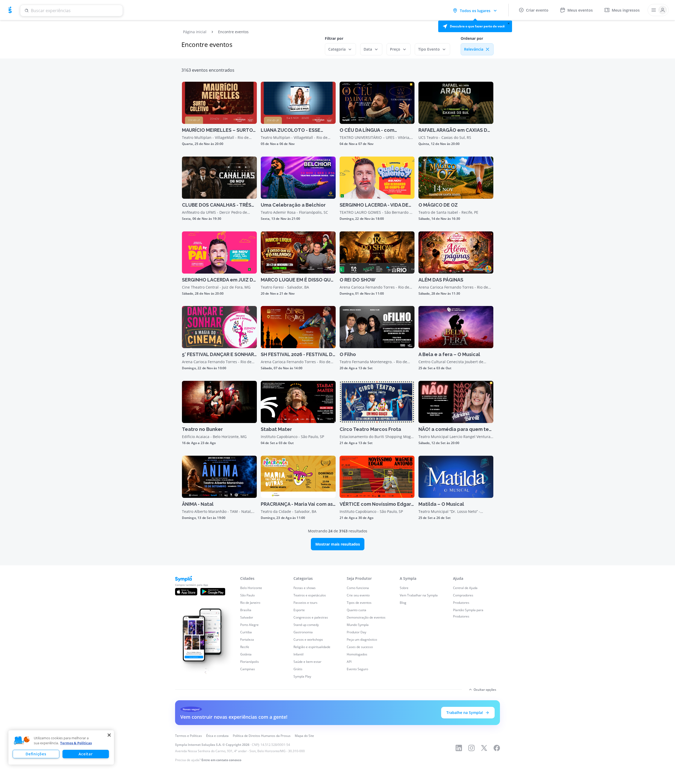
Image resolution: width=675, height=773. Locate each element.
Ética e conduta (217, 735)
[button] (475, 26)
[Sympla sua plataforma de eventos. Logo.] (10, 10)
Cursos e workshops (308, 639)
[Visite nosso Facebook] (497, 748)
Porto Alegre (249, 625)
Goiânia (246, 654)
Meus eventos (580, 10)
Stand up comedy (306, 625)
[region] (61, 747)
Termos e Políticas (188, 735)
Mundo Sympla (358, 625)
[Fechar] (109, 735)
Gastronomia (303, 632)
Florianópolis (249, 661)
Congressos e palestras (310, 617)
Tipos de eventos (359, 602)
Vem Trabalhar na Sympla (419, 595)
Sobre (404, 588)
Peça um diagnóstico (362, 639)
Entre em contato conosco (221, 760)
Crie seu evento (358, 595)
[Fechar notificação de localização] (508, 23)
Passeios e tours (305, 602)
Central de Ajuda (465, 588)
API (349, 661)
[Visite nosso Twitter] (484, 748)
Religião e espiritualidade (311, 647)
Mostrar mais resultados (337, 544)
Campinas (247, 669)
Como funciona (358, 588)
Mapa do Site (304, 735)
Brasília (245, 610)
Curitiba (246, 632)
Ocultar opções (485, 689)
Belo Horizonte (251, 588)
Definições (36, 753)
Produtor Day (356, 632)
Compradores (463, 595)
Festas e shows (304, 588)
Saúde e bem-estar (307, 661)
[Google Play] (212, 591)
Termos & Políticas (76, 743)
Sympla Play (302, 676)
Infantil (298, 654)
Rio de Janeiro (250, 602)
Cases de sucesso (360, 647)
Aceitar (86, 753)
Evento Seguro (357, 669)
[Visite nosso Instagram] (471, 748)
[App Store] (186, 591)
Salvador (246, 617)
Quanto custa (356, 610)
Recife (244, 647)
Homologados (357, 654)
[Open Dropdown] (658, 10)
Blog (403, 602)
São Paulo (247, 595)
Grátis (297, 669)
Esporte (299, 610)
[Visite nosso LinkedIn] (459, 748)
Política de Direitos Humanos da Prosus (262, 735)
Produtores (461, 602)
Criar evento (537, 10)
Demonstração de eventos (366, 617)
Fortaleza (247, 639)
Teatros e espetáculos (309, 595)
